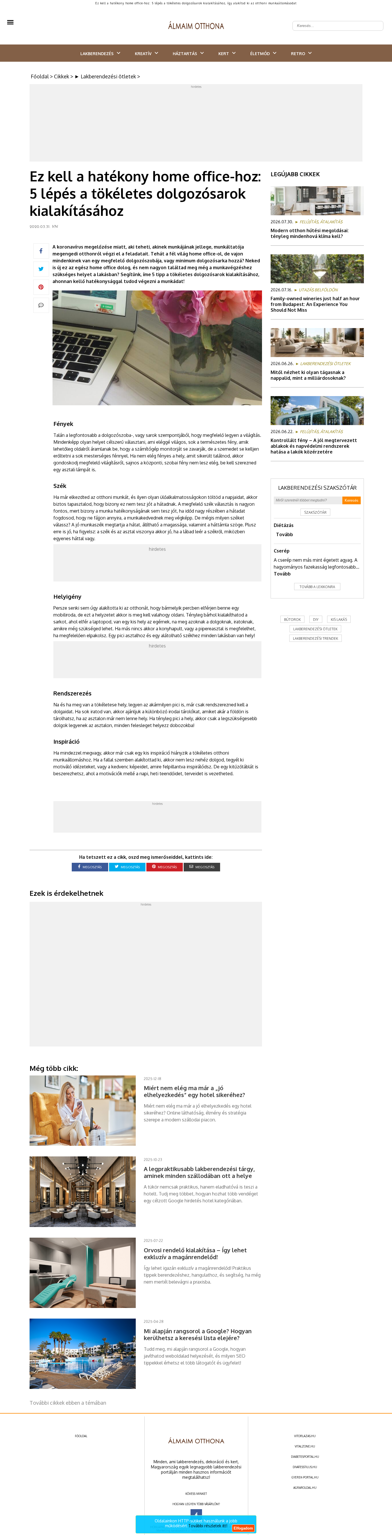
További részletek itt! (207, 1525)
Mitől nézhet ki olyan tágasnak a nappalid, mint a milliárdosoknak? (308, 375)
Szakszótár (315, 512)
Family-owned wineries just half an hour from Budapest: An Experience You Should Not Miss (315, 304)
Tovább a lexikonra (317, 587)
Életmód (260, 53)
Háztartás (185, 53)
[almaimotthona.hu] (196, 25)
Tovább (284, 534)
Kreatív (143, 53)
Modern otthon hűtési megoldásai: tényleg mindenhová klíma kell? (310, 233)
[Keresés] (376, 21)
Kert (223, 53)
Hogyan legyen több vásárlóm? (196, 1504)
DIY (316, 619)
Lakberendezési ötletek (315, 629)
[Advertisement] (196, 124)
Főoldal (40, 76)
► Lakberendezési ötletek (105, 76)
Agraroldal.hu (305, 1487)
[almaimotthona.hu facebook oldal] (196, 1515)
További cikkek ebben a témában (68, 1403)
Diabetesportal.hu (305, 1456)
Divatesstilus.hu (305, 1467)
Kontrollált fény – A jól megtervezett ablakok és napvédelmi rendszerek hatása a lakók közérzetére (314, 446)
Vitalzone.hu (305, 1446)
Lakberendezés (97, 53)
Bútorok (292, 619)
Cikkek (61, 76)
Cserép (282, 551)
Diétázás (284, 525)
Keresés (351, 500)
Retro (298, 53)
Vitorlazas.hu (305, 1436)
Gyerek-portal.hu (305, 1477)
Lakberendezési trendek (315, 638)
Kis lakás (339, 619)
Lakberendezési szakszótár (317, 487)
